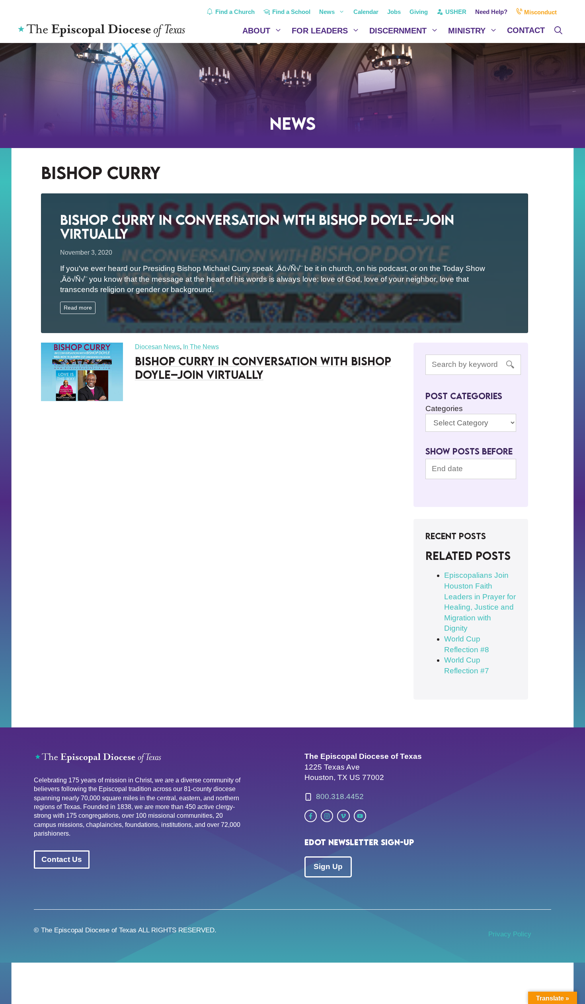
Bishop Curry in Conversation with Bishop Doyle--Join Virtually (257, 226)
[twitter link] (310, 816)
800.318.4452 (340, 796)
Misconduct (540, 12)
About (256, 30)
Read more (78, 307)
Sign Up (328, 866)
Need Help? (491, 11)
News (327, 11)
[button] (558, 30)
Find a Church (234, 11)
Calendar (365, 11)
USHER (455, 11)
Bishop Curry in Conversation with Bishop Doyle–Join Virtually (263, 367)
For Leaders (320, 30)
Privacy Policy (509, 934)
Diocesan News (157, 346)
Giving (419, 11)
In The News (201, 346)
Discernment (398, 30)
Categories (444, 408)
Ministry (467, 30)
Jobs (394, 11)
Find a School (290, 11)
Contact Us (61, 859)
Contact (526, 30)
